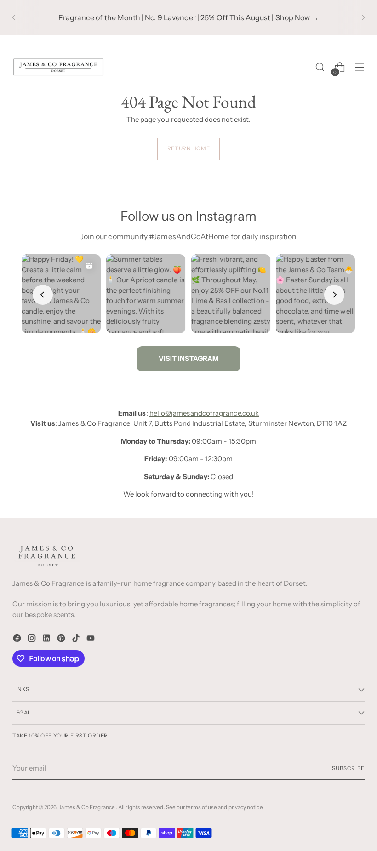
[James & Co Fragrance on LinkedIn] (47, 640)
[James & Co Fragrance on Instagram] (32, 640)
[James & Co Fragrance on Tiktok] (76, 640)
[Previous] (14, 17)
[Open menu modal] (359, 67)
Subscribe (348, 768)
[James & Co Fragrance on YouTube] (91, 640)
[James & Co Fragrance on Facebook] (17, 640)
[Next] (363, 17)
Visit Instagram (188, 358)
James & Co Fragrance (87, 807)
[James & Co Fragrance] (58, 67)
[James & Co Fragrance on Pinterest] (62, 640)
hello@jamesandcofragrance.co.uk (204, 413)
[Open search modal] (320, 67)
